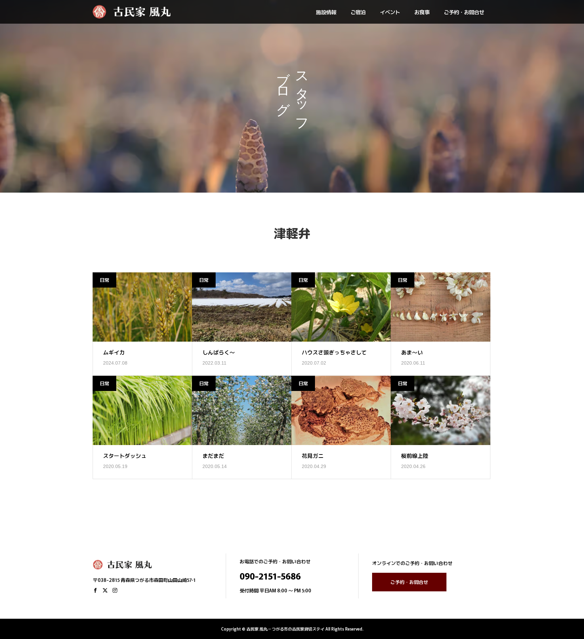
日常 (104, 279)
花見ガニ (312, 455)
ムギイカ (114, 352)
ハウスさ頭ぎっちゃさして (334, 352)
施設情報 (326, 12)
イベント (390, 12)
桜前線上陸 (414, 455)
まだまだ (213, 455)
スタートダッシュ (124, 455)
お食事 (422, 12)
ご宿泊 (358, 12)
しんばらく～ (218, 352)
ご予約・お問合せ (464, 12)
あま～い (412, 352)
